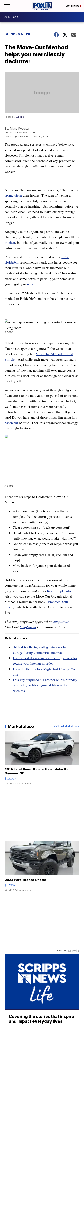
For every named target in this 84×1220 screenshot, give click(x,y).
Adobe (20, 116)
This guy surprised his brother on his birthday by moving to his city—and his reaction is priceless (45, 685)
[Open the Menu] (6, 6)
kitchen (10, 242)
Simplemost (61, 621)
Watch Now (73, 6)
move (30, 284)
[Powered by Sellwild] (73, 950)
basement (11, 422)
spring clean (13, 195)
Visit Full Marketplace (66, 726)
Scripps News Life (22, 34)
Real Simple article (60, 590)
